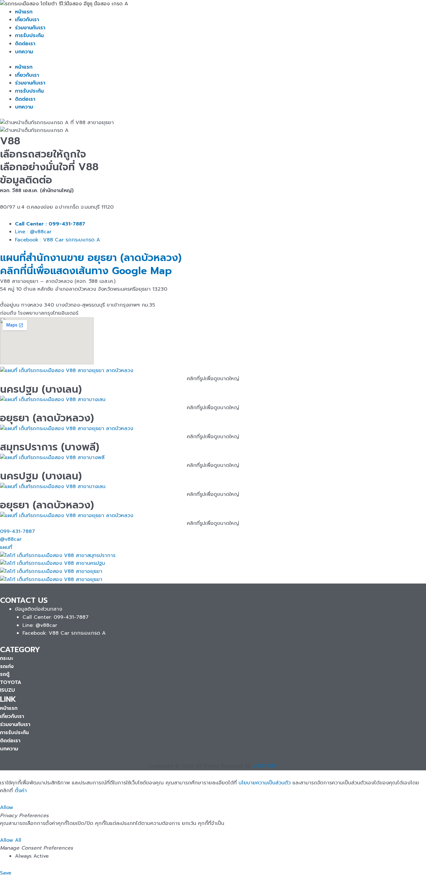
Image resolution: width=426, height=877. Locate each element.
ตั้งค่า (21, 790)
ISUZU (7, 690)
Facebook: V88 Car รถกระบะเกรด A (64, 633)
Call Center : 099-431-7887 (50, 224)
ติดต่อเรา (25, 43)
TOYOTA (10, 682)
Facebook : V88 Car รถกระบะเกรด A (57, 240)
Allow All (10, 840)
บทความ (24, 52)
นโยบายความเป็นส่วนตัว (265, 783)
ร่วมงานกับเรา (30, 27)
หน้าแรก (23, 12)
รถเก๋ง (7, 666)
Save (5, 873)
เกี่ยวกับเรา (27, 19)
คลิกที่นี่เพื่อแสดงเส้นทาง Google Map (86, 271)
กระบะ (6, 658)
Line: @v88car (39, 625)
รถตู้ (4, 674)
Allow (6, 807)
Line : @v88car (33, 231)
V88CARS (264, 766)
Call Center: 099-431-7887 (55, 617)
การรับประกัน (29, 35)
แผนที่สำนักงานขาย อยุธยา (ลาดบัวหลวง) (91, 257)
